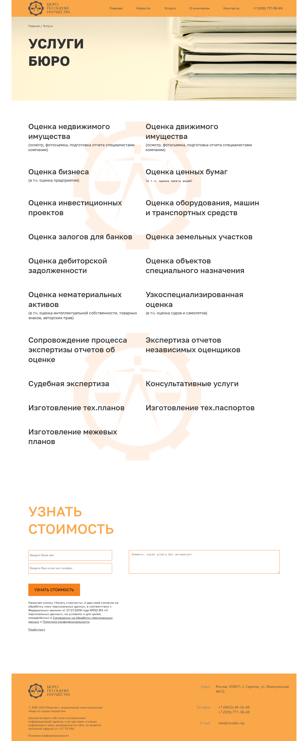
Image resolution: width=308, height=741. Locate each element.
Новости (143, 8)
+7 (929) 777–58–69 (234, 712)
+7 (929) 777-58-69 (268, 8)
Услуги (170, 8)
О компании (199, 8)
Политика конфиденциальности (48, 735)
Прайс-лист (36, 629)
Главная (115, 8)
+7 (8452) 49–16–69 (234, 707)
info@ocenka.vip (231, 723)
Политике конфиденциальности (66, 622)
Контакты (231, 8)
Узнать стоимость (54, 589)
